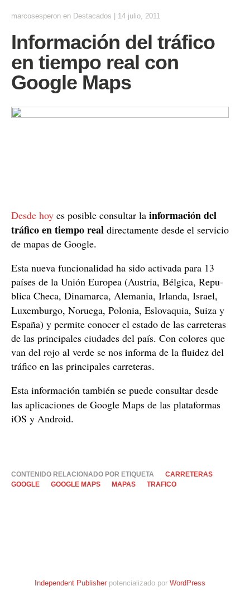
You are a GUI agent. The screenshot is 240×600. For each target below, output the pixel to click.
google (25, 484)
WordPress (187, 583)
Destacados (92, 16)
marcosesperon (36, 16)
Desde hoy (32, 215)
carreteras (189, 474)
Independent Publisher (71, 583)
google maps (75, 484)
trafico (161, 484)
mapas (124, 484)
